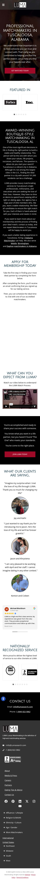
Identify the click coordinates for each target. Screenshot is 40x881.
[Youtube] (20, 806)
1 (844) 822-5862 (23, 711)
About (7, 770)
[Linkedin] (20, 801)
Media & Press (11, 775)
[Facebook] (6, 801)
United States (8, 842)
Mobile (14, 243)
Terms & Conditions (22, 877)
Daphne (10, 246)
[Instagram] (34, 801)
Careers (8, 780)
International (8, 838)
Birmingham (23, 243)
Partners (8, 785)
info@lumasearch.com (23, 707)
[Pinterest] (13, 801)
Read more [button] (8, 626)
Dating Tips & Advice (13, 790)
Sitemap (27, 875)
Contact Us (9, 794)
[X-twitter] (27, 801)
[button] (3, 5)
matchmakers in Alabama (25, 246)
